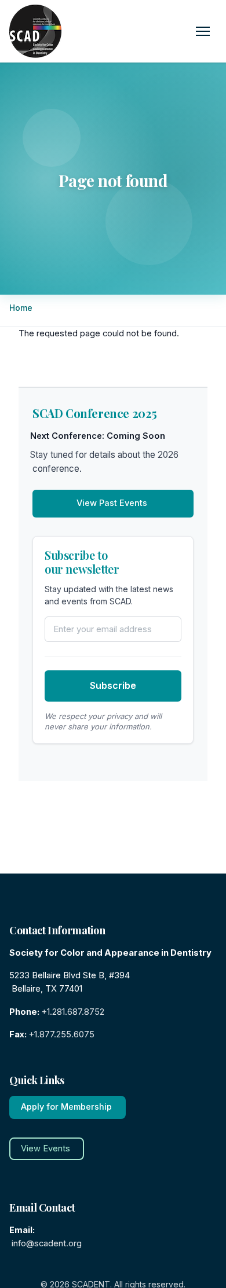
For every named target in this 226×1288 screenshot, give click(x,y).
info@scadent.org (47, 1243)
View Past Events (111, 503)
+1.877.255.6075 (61, 1034)
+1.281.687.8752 (73, 1012)
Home (22, 308)
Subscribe (113, 685)
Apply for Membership (66, 1107)
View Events (45, 1148)
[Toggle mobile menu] (203, 31)
